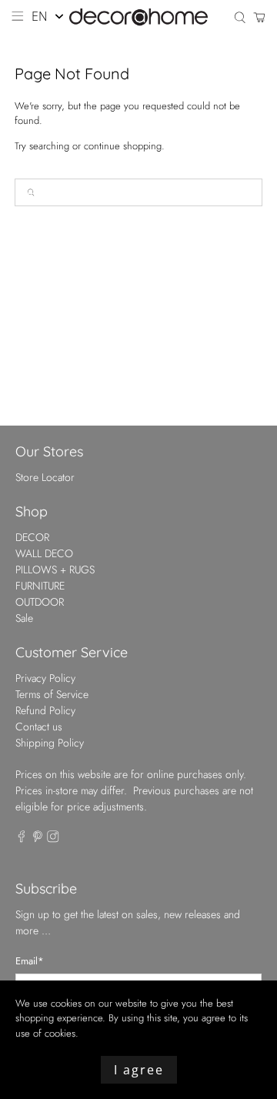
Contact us (38, 726)
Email (29, 961)
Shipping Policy (49, 742)
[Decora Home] (138, 17)
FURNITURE (40, 585)
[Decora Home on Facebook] (21, 839)
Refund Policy (45, 710)
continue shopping (123, 146)
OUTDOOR (39, 602)
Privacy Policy (45, 678)
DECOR (32, 537)
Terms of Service (51, 694)
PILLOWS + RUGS (55, 569)
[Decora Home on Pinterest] (38, 839)
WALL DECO (44, 553)
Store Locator (45, 477)
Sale (24, 618)
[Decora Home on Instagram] (53, 839)
